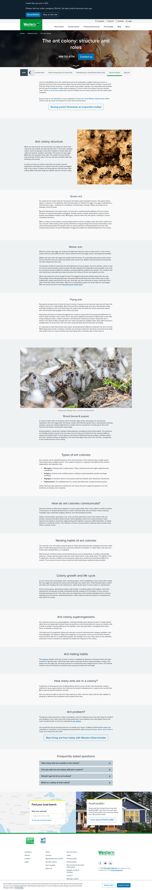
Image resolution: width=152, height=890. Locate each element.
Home (22, 33)
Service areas (72, 852)
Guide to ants (32, 33)
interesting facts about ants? (72, 285)
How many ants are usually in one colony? (60, 763)
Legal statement (117, 870)
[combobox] (47, 816)
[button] (76, 66)
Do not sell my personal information (75, 866)
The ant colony (114, 73)
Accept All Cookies (123, 885)
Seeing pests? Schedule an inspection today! (76, 106)
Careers (70, 876)
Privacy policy (72, 859)
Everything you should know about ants (90, 73)
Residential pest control (54, 859)
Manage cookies (73, 879)
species (45, 659)
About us (49, 868)
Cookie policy (72, 862)
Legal (69, 855)
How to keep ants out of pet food (60, 73)
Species (127, 73)
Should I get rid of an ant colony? (56, 776)
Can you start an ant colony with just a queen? (62, 769)
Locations (100, 21)
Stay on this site (50, 14)
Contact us (86, 56)
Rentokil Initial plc (110, 868)
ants (59, 82)
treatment (88, 729)
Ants (24, 73)
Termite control (51, 862)
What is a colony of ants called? (55, 782)
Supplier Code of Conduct (73, 871)
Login (130, 21)
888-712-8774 (67, 56)
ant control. (77, 721)
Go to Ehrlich (33, 14)
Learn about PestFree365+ (102, 820)
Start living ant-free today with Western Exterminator (76, 737)
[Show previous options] (30, 72)
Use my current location (43, 820)
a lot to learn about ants (58, 90)
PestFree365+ (97, 803)
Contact (121, 21)
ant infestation (56, 99)
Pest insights (50, 865)
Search (111, 21)
